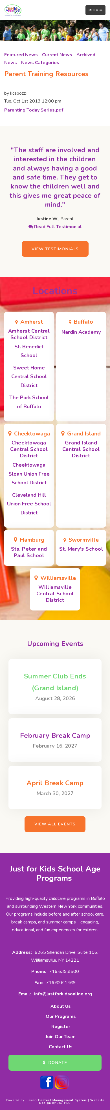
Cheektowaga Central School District (29, 449)
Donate (57, 1062)
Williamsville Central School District (55, 593)
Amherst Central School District (29, 334)
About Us (60, 1006)
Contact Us (60, 1047)
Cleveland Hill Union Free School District (29, 504)
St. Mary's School (81, 549)
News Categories (40, 63)
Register (60, 1026)
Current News (57, 55)
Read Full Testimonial (57, 227)
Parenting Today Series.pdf (33, 110)
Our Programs (61, 1016)
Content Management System (62, 1100)
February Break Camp (55, 735)
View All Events (55, 824)
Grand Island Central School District (81, 449)
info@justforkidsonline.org (63, 994)
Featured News (21, 55)
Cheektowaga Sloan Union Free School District (29, 474)
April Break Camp (55, 782)
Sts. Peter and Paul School (29, 552)
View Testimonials (55, 249)
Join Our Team (61, 1037)
